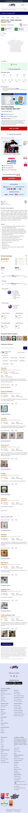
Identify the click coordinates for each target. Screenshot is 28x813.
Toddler (2, 746)
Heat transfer (22, 357)
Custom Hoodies (17, 708)
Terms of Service (17, 778)
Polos (2, 695)
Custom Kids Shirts (18, 712)
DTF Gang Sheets (18, 701)
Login (22, 5)
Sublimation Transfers (19, 697)
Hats (2, 718)
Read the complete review (7, 516)
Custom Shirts (17, 705)
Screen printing (14, 357)
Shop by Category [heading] (6, 688)
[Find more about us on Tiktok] (17, 676)
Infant (2, 748)
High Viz (2, 724)
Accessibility (16, 779)
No (16, 384)
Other (11, 363)
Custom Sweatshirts (18, 710)
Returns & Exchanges (19, 758)
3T (10, 75)
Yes (12, 384)
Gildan (2, 751)
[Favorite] (4, 33)
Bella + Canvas (4, 753)
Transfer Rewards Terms (19, 781)
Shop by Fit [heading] (4, 737)
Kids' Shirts (3, 707)
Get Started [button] (11, 178)
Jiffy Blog (16, 771)
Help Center (16, 748)
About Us (16, 764)
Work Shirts (3, 701)
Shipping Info (17, 756)
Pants (2, 711)
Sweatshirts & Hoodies (6, 693)
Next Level (3, 757)
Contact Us (16, 749)
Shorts (2, 714)
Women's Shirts (4, 705)
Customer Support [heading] (19, 737)
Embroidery (5, 360)
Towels (2, 729)
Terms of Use (17, 811)
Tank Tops (3, 697)
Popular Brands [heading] (5, 750)
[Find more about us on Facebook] (11, 676)
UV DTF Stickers (17, 699)
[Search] (25, 9)
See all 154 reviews (7, 644)
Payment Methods (18, 760)
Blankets (3, 732)
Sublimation (22, 360)
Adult (2, 739)
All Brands (3, 760)
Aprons (2, 730)
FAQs (15, 753)
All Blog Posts (17, 772)
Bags (2, 720)
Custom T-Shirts (17, 707)
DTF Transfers (17, 693)
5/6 (24, 75)
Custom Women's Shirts (19, 714)
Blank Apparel (4, 690)
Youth (2, 744)
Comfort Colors (4, 755)
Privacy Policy (17, 776)
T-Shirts (2, 692)
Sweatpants (3, 712)
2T (3, 75)
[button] (2, 4)
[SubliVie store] (20, 25)
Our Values (16, 767)
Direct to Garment (14, 360)
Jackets (2, 699)
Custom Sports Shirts (18, 715)
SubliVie (17, 88)
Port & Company (4, 758)
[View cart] (25, 5)
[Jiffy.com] (12, 5)
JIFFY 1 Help (17, 751)
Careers (16, 765)
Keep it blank (5, 363)
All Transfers (17, 692)
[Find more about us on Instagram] (14, 676)
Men (2, 742)
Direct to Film (5, 357)
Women (2, 741)
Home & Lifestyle (5, 727)
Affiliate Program (17, 769)
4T (17, 75)
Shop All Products (5, 762)
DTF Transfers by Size (19, 695)
